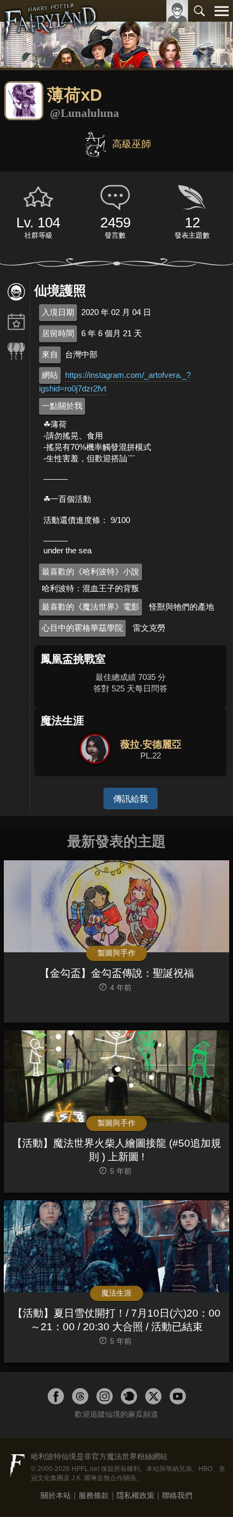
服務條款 (94, 1495)
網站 (50, 375)
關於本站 (56, 1495)
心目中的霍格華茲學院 (82, 627)
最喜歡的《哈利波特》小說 (90, 571)
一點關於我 (62, 405)
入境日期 (58, 312)
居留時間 (58, 333)
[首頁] (50, 34)
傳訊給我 (130, 798)
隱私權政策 (135, 1495)
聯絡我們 (177, 1495)
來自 (50, 354)
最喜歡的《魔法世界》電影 (90, 606)
